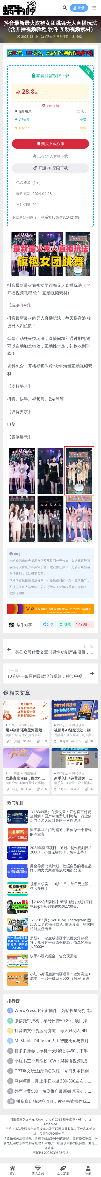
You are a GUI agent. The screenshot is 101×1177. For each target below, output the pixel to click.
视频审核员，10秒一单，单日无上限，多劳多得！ (61, 886)
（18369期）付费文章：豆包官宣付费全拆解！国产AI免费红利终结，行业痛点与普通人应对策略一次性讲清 (61, 816)
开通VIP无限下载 (53, 168)
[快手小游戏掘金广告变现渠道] (17, 961)
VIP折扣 (53, 106)
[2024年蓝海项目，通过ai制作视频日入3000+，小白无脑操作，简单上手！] (17, 852)
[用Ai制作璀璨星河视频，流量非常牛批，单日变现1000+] (26, 710)
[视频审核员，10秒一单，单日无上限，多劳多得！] (17, 889)
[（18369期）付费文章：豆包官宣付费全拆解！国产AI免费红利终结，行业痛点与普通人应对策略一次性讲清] (17, 817)
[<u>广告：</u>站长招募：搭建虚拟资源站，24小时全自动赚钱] (50, 610)
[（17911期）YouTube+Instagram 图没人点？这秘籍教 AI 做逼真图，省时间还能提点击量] (17, 925)
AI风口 (13, 725)
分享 (50, 624)
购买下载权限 (52, 144)
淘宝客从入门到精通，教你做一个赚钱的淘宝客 (61, 832)
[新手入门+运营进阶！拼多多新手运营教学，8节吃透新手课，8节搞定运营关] (75, 758)
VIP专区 (50, 36)
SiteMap (29, 1119)
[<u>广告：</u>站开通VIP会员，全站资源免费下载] (50, 54)
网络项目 (78, 773)
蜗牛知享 (24, 624)
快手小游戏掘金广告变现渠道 (53, 955)
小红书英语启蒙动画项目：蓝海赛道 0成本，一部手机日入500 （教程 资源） (61, 976)
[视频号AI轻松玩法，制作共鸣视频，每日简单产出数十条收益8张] (75, 710)
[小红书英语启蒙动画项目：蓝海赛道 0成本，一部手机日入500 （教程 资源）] (17, 979)
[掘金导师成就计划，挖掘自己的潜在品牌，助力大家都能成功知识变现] (17, 871)
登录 (81, 8)
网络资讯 (16, 1119)
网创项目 (62, 36)
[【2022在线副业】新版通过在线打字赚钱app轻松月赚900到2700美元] (17, 907)
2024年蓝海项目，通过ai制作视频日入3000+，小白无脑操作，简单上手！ (61, 850)
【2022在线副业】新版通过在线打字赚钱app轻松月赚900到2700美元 (61, 904)
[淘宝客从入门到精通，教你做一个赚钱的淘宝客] (17, 834)
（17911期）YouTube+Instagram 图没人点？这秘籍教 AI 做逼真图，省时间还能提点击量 (62, 924)
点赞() (86, 624)
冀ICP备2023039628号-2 (50, 1152)
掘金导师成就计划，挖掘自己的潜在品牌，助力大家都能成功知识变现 (61, 868)
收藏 (67, 624)
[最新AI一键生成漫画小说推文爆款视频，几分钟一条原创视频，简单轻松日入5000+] (17, 943)
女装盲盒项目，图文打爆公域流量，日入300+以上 (26, 780)
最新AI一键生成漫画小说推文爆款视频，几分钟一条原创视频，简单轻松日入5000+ (61, 942)
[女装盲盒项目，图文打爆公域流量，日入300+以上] (26, 758)
